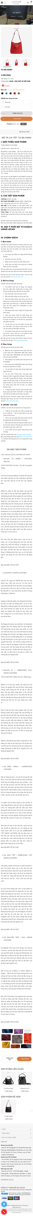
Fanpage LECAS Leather (23, 434)
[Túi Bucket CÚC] (24, 1079)
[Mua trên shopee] (6, 85)
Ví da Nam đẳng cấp (22, 1209)
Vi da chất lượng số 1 (12, 1210)
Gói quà (7, 107)
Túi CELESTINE (8, 1088)
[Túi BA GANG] (8, 1106)
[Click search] (5, 2)
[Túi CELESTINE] (8, 1079)
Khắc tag (7, 102)
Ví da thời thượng (12, 1209)
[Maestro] (17, 1198)
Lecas (4, 1129)
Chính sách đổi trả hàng (20, 340)
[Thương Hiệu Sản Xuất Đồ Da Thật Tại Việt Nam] (16, 2)
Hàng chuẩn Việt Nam (23, 1210)
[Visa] (4, 1198)
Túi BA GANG (8, 1116)
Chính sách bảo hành (17, 277)
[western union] (10, 1198)
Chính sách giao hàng (11, 401)
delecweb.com (16, 1207)
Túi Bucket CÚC (24, 1088)
